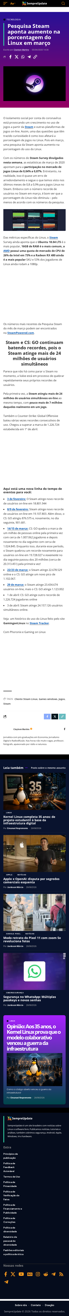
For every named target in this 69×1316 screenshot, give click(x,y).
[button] (6, 3)
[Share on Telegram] (29, 57)
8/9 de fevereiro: (18, 509)
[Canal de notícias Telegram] (6, 1282)
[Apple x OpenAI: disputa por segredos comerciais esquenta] (34, 853)
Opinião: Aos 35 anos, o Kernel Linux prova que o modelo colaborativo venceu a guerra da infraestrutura (33, 1037)
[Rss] (61, 1274)
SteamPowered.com (20, 333)
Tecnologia (14, 20)
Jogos (62, 699)
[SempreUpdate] (34, 3)
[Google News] (29, 1274)
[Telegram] (53, 1274)
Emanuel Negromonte (21, 1098)
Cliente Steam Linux (26, 699)
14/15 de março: (17, 528)
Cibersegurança (15, 993)
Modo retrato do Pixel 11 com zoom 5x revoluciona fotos (32, 939)
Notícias (21, 875)
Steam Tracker (39, 623)
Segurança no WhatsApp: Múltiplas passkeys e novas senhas (29, 998)
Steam (29, 127)
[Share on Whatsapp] (23, 57)
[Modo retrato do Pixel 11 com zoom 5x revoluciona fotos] (34, 912)
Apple (9, 875)
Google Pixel (13, 934)
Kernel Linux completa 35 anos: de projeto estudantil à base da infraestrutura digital (29, 820)
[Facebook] (64, 729)
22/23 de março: (17, 570)
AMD (6, 251)
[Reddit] (46, 1274)
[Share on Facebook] (10, 57)
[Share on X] (16, 57)
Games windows (48, 699)
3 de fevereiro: (16, 499)
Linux (12, 1021)
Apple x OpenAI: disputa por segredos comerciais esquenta (31, 880)
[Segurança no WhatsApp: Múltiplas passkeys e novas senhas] (34, 971)
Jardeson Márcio (15, 887)
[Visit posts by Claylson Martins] (7, 729)
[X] (13, 1274)
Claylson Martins (21, 50)
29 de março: (15, 584)
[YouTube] (21, 1274)
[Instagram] (38, 1274)
